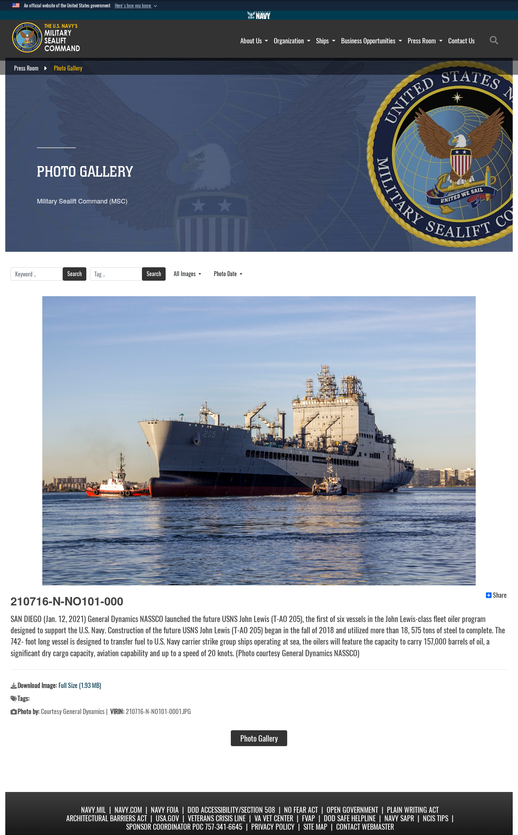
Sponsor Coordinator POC (164, 826)
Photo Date (226, 274)
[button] (137, 5)
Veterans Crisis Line (217, 818)
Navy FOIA (165, 810)
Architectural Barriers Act (106, 818)
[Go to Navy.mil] (259, 15)
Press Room (422, 40)
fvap (308, 818)
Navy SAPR (399, 818)
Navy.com (128, 810)
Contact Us (461, 40)
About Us (251, 40)
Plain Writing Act (413, 810)
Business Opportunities (369, 40)
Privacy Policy (273, 826)
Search (74, 274)
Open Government (352, 810)
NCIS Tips (435, 818)
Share (500, 595)
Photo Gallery (259, 738)
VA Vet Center (273, 818)
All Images (185, 274)
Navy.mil (93, 810)
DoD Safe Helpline (350, 818)
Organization (289, 40)
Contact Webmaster (365, 826)
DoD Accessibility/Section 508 (231, 810)
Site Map (315, 826)
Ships (323, 40)
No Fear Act (301, 810)
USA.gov (167, 818)
